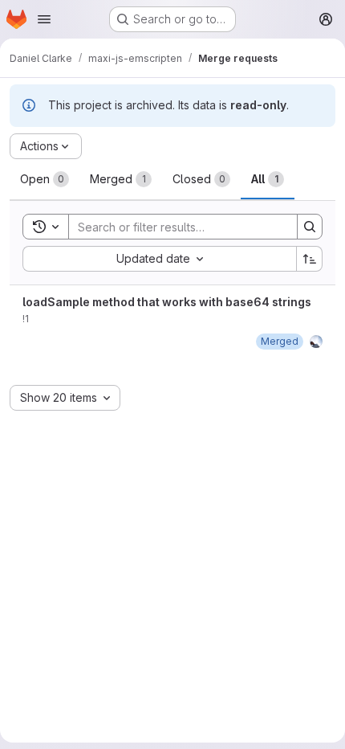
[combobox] (159, 259)
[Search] (310, 226)
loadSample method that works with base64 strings (166, 302)
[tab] (44, 179)
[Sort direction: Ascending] (310, 259)
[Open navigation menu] (44, 19)
